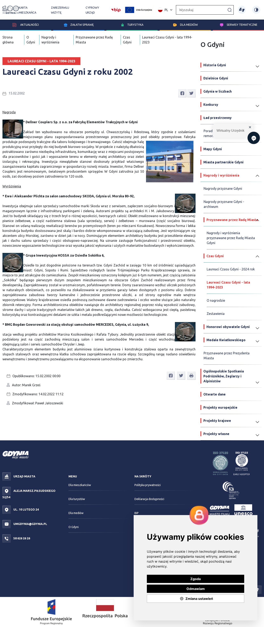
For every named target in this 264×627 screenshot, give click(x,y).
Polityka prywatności (147, 485)
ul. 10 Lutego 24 (26, 509)
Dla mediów (189, 24)
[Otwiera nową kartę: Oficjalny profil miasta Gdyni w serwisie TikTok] (257, 589)
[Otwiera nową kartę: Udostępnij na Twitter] (191, 93)
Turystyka (135, 24)
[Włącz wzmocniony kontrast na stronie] (256, 10)
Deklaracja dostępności (149, 499)
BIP (136, 513)
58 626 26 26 (21, 538)
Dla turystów (76, 499)
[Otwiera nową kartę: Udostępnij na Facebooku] (182, 93)
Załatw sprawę (82, 24)
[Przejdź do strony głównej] (10, 10)
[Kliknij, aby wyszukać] (229, 9)
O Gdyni (73, 527)
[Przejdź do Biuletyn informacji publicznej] (116, 9)
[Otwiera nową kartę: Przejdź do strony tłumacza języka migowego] (242, 10)
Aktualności (29, 24)
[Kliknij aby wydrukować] (191, 376)
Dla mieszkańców (79, 485)
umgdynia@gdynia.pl (30, 524)
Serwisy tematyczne (242, 24)
